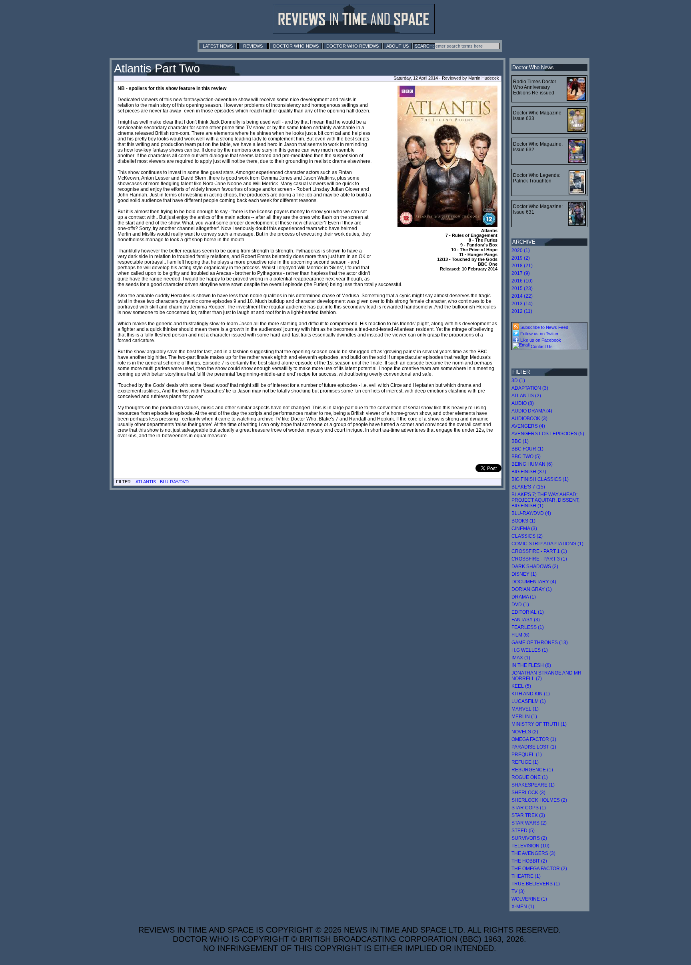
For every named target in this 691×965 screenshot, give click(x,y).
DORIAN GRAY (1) (531, 589)
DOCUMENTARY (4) (533, 582)
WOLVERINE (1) (529, 899)
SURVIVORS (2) (529, 838)
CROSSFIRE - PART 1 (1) (539, 551)
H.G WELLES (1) (529, 650)
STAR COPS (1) (528, 808)
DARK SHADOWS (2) (534, 566)
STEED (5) (523, 830)
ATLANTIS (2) (526, 395)
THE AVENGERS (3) (533, 853)
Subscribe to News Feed (543, 327)
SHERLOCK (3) (528, 792)
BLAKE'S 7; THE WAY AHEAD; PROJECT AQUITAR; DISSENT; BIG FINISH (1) (545, 500)
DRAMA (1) (523, 597)
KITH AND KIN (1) (530, 694)
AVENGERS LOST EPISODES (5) (547, 433)
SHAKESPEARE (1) (533, 785)
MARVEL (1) (525, 709)
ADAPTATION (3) (529, 388)
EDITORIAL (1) (527, 612)
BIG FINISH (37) (528, 471)
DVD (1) (520, 604)
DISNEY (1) (524, 574)
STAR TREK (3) (528, 815)
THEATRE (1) (526, 876)
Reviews (253, 46)
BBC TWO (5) (526, 456)
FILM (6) (520, 635)
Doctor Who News (296, 46)
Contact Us (541, 346)
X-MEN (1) (522, 906)
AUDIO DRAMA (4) (531, 411)
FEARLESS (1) (527, 627)
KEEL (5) (521, 686)
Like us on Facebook (540, 340)
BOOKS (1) (523, 521)
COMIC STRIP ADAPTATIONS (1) (547, 544)
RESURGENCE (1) (532, 770)
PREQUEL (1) (526, 754)
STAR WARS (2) (529, 823)
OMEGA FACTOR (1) (533, 739)
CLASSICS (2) (527, 536)
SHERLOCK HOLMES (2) (539, 800)
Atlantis (146, 481)
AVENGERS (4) (528, 426)
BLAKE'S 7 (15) (528, 487)
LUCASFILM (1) (528, 701)
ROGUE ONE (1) (529, 777)
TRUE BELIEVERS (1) (535, 884)
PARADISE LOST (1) (533, 747)
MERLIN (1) (524, 716)
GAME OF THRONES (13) (539, 642)
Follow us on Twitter (539, 333)
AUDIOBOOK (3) (529, 418)
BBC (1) (520, 441)
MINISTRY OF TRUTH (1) (539, 724)
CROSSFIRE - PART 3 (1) (539, 559)
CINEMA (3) (524, 528)
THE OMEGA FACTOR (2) (539, 868)
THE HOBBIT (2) (529, 861)
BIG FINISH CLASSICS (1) (540, 479)
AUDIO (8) (522, 403)
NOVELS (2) (524, 732)
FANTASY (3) (525, 620)
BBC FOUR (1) (527, 449)
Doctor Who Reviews (352, 46)
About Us (397, 46)
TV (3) (518, 891)
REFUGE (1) (525, 762)
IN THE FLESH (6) (531, 665)
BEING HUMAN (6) (532, 464)
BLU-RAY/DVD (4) (531, 513)
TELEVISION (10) (530, 846)
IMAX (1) (520, 658)
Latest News (218, 46)
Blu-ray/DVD (174, 481)
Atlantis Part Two (157, 68)
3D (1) (518, 380)
